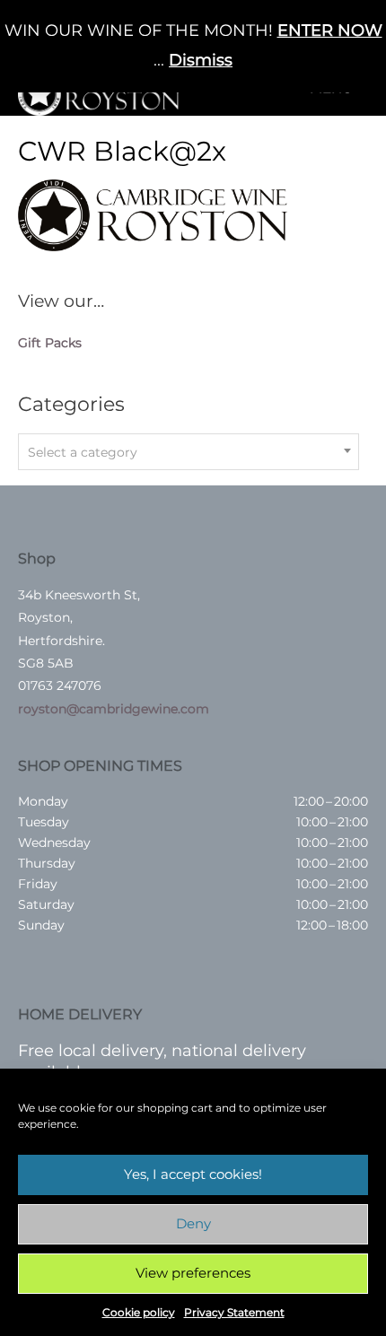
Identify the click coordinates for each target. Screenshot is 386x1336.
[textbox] (188, 452)
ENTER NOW (329, 30)
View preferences (193, 1272)
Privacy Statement (234, 1312)
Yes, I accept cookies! (193, 1174)
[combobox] (188, 451)
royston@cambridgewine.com (113, 709)
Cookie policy (138, 1312)
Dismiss (200, 60)
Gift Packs (50, 343)
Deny (193, 1223)
